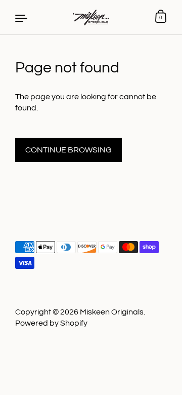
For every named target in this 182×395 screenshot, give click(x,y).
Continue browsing (68, 150)
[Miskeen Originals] (91, 17)
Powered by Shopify (51, 323)
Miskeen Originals (112, 312)
